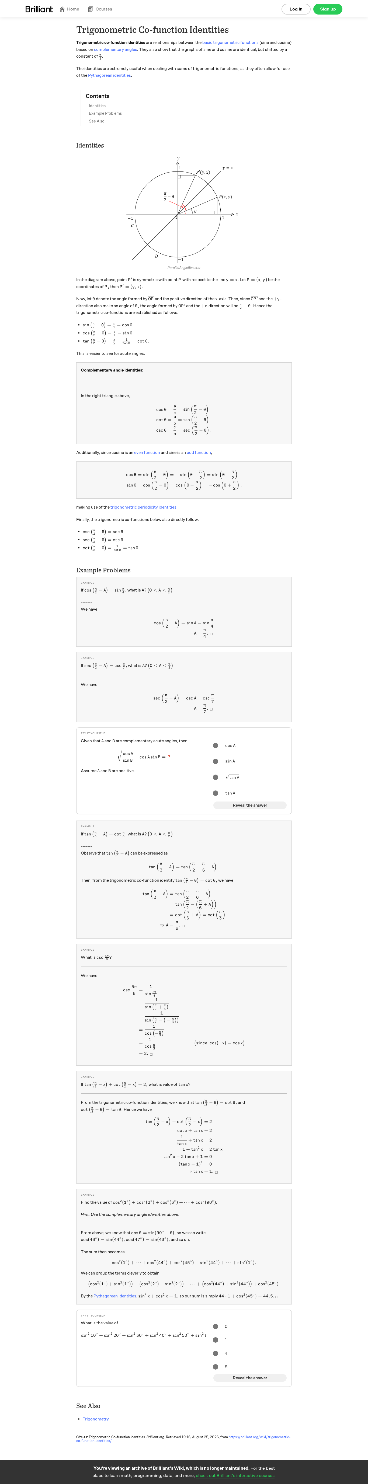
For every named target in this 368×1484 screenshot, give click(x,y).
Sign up (328, 9)
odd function (199, 452)
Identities (97, 105)
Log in (296, 9)
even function (147, 452)
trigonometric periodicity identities (143, 507)
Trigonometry (96, 1419)
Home (73, 9)
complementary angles (115, 49)
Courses (104, 9)
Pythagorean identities (109, 75)
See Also (96, 121)
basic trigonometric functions (230, 42)
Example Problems (105, 113)
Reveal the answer (250, 805)
